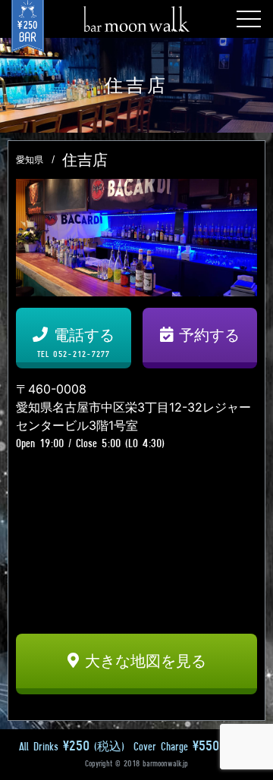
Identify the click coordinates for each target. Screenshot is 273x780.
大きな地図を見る (145, 661)
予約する (209, 335)
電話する (76, 342)
